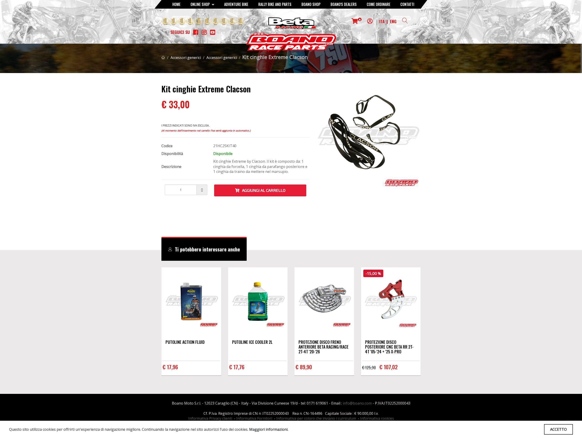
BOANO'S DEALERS (344, 4)
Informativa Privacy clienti (210, 418)
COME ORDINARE (378, 4)
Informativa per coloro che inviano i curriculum (316, 418)
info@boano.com (357, 403)
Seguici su (180, 32)
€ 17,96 (170, 367)
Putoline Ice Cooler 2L (252, 342)
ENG (393, 21)
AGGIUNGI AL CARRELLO (262, 190)
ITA (382, 21)
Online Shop (201, 4)
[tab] (204, 249)
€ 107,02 (388, 367)
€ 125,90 (369, 367)
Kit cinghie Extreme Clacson (275, 56)
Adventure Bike (236, 4)
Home (176, 4)
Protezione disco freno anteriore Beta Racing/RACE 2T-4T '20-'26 (324, 346)
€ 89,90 (304, 367)
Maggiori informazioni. (268, 429)
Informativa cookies (377, 418)
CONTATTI (407, 4)
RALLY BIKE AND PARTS (274, 4)
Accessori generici (186, 57)
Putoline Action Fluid (185, 342)
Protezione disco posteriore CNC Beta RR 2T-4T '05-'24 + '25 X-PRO (389, 346)
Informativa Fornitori (254, 418)
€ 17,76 (236, 367)
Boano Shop (311, 4)
